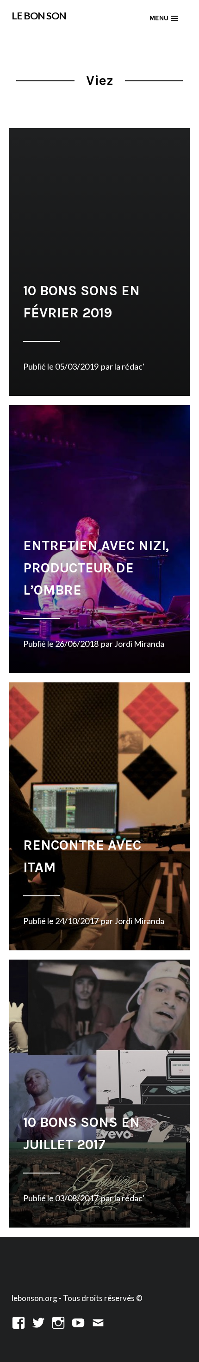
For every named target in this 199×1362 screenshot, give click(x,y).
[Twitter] (38, 1321)
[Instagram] (58, 1321)
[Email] (98, 1321)
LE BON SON (39, 16)
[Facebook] (18, 1321)
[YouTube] (78, 1321)
